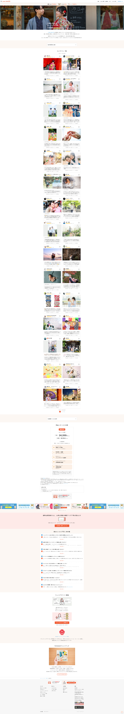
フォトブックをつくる (62, 674)
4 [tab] (63, 510)
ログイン (110, 1)
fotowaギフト (42, 689)
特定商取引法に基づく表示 (79, 696)
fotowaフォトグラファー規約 (79, 689)
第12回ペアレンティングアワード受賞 (62, 636)
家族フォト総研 (42, 696)
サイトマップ (46, 711)
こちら (49, 484)
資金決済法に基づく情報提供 (79, 698)
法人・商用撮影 (42, 694)
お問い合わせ (54, 690)
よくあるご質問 (102, 1)
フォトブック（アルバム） (44, 690)
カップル (44, 678)
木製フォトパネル (43, 692)
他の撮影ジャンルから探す (52, 418)
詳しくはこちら (66, 483)
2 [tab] (60, 510)
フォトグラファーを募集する (62, 622)
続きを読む (61, 539)
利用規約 (44, 478)
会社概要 (41, 711)
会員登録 (106, 1)
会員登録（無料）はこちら (62, 525)
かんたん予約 (114, 1)
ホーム (41, 678)
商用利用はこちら (120, 1)
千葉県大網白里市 (51, 32)
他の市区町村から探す (52, 44)
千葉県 (47, 678)
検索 (98, 1)
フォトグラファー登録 (43, 693)
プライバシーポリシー (78, 690)
